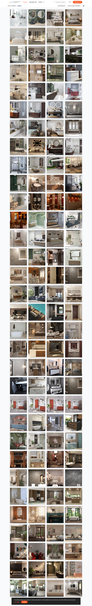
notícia (40, 2)
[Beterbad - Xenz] (73, 367)
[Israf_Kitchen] (55, 183)
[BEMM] (18, 109)
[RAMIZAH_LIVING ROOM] (36, 165)
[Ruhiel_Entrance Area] (36, 201)
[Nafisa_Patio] (36, 496)
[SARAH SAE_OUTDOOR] (36, 312)
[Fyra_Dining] (73, 293)
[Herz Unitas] (73, 183)
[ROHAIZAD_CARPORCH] (55, 165)
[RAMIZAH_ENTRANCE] (36, 533)
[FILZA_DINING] (73, 54)
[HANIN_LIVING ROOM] (36, 441)
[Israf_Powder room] (73, 349)
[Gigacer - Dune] (18, 459)
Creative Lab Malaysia (54, 24)
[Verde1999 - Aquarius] (18, 496)
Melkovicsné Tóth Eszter (73, 521)
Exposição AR (33, 2)
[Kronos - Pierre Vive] (18, 330)
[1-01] (18, 367)
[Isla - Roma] (36, 422)
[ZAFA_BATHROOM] (73, 312)
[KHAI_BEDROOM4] (55, 238)
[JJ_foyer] (55, 275)
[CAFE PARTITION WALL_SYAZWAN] (55, 201)
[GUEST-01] (18, 477)
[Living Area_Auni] (36, 569)
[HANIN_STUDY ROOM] (36, 54)
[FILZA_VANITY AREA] (73, 128)
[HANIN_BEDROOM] (55, 128)
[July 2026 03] (55, 404)
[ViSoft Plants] (36, 293)
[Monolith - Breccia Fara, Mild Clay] (73, 533)
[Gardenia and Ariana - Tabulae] (55, 533)
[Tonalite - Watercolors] (18, 514)
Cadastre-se (77, 2)
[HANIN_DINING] (55, 441)
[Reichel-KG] (18, 128)
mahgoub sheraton (36, 80)
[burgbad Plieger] (73, 441)
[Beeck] (36, 385)
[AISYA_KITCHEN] (18, 91)
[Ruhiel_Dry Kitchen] (36, 367)
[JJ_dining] (36, 275)
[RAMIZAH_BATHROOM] (73, 109)
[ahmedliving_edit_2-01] (73, 275)
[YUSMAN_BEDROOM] (73, 165)
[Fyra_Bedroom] (18, 36)
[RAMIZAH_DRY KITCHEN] (18, 422)
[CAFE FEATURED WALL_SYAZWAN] (73, 201)
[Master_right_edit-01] (55, 257)
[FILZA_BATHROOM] (55, 146)
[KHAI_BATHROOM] (18, 183)
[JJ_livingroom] (36, 514)
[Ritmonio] (18, 54)
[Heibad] (55, 109)
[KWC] (18, 17)
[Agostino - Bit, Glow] (36, 330)
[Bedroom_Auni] (73, 17)
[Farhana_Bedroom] (73, 220)
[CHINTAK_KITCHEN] (36, 349)
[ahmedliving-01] (36, 477)
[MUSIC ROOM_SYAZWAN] (55, 459)
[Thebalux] (18, 293)
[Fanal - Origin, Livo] (73, 569)
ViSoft (14, 411)
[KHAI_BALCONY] (36, 36)
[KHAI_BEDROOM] (55, 36)
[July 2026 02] (36, 404)
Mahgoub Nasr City (17, 264)
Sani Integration (16, 24)
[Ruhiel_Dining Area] (55, 330)
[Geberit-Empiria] (73, 91)
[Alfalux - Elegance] (55, 73)
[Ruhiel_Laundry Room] (18, 73)
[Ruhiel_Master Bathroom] (18, 146)
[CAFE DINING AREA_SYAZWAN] (18, 220)
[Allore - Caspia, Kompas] (55, 588)
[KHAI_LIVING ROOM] (73, 36)
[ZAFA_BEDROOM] (55, 312)
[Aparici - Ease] (18, 201)
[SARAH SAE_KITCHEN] (73, 551)
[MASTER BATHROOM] (36, 73)
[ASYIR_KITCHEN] (73, 496)
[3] (18, 588)
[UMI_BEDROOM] (73, 588)
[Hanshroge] (73, 73)
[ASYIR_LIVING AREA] (18, 551)
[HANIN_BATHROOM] (55, 54)
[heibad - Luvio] (55, 385)
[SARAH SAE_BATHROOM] (18, 238)
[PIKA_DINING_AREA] (36, 183)
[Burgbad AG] (36, 109)
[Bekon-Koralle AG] (55, 220)
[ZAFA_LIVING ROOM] (55, 293)
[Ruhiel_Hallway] (18, 349)
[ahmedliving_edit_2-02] (73, 385)
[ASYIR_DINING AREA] (36, 551)
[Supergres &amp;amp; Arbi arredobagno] (55, 422)
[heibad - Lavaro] (55, 367)
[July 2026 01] (18, 404)
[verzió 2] (73, 514)
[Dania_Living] (55, 496)
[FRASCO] (36, 17)
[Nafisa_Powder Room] (55, 514)
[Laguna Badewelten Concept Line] (18, 385)
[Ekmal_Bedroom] (55, 349)
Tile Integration (53, 80)
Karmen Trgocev (53, 429)
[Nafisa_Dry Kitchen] (18, 533)
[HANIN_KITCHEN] (55, 17)
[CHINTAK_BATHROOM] (36, 459)
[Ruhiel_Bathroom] (36, 257)
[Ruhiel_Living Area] (36, 146)
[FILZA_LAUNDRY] (36, 91)
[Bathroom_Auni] (55, 569)
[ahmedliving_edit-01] (18, 257)
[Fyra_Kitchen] (18, 312)
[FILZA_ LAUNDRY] (55, 91)
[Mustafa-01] (73, 477)
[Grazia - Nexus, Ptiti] (73, 330)
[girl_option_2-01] (55, 477)
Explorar (25, 2)
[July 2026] (73, 404)
